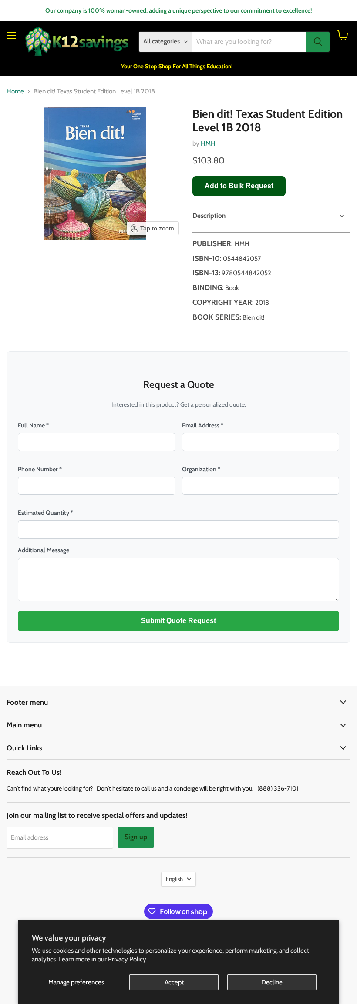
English (174, 878)
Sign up (136, 837)
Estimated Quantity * (45, 513)
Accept (174, 982)
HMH (208, 143)
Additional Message (43, 550)
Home (15, 91)
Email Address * (202, 425)
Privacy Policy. (128, 959)
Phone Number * (40, 469)
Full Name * (33, 425)
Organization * (201, 469)
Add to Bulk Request (239, 186)
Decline (272, 982)
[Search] (318, 42)
